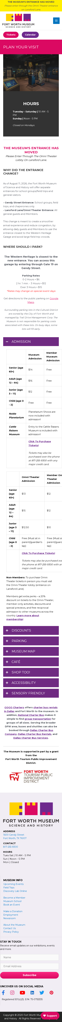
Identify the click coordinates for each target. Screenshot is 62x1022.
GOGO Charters (14, 707)
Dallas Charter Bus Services (30, 737)
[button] (11, 35)
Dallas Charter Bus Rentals (34, 734)
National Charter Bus (31, 715)
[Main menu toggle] (56, 20)
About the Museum (14, 924)
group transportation (37, 718)
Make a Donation (12, 911)
